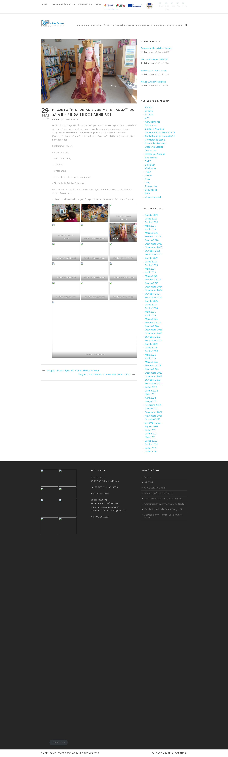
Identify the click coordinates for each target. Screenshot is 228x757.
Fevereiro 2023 (153, 365)
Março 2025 (151, 276)
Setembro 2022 (153, 383)
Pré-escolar (151, 186)
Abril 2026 (150, 229)
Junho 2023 (151, 351)
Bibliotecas (95, 25)
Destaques (150, 150)
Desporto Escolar (154, 147)
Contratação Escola (155, 140)
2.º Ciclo (149, 111)
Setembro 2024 (153, 297)
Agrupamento (152, 122)
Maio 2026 (150, 226)
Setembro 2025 (153, 254)
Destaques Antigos (155, 154)
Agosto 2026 (151, 215)
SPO (147, 193)
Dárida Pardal (72, 119)
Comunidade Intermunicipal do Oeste (164, 504)
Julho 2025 (151, 261)
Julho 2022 (151, 387)
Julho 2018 (151, 451)
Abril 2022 (150, 398)
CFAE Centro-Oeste (154, 488)
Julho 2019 (150, 448)
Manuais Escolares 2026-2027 (154, 59)
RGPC (99, 4)
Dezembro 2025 (153, 244)
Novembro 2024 (153, 290)
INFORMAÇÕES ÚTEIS (63, 4)
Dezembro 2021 (153, 412)
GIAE (45, 4)
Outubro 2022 (153, 380)
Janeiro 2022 (152, 408)
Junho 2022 (151, 391)
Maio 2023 (150, 355)
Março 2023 (151, 362)
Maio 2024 (150, 312)
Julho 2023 (151, 347)
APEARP (148, 482)
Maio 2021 (150, 437)
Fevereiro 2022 (153, 405)
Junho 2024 (151, 308)
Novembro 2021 (153, 416)
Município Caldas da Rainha (158, 493)
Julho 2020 (151, 441)
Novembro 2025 (153, 247)
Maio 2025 (150, 269)
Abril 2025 (150, 272)
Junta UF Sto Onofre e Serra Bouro (163, 498)
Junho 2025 (151, 265)
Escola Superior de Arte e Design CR (163, 509)
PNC (147, 183)
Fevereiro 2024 (153, 322)
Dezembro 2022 (153, 373)
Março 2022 (151, 401)
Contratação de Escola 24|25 (160, 132)
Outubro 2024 (153, 294)
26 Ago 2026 (162, 52)
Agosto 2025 (151, 258)
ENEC (148, 161)
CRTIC (147, 477)
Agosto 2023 (151, 344)
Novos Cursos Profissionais (153, 82)
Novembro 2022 (153, 376)
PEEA (148, 172)
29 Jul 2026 (162, 63)
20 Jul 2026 (162, 74)
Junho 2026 (151, 222)
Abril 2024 (150, 315)
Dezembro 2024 (153, 287)
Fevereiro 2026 (153, 236)
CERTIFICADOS (58, 742)
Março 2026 (151, 233)
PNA (147, 179)
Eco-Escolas (151, 157)
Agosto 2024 (151, 301)
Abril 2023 (150, 358)
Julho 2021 (150, 430)
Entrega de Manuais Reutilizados (156, 48)
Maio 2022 (150, 394)
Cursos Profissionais (155, 143)
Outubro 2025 (152, 251)
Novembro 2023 (153, 333)
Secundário (151, 190)
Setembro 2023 (153, 340)
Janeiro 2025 (151, 283)
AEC (147, 118)
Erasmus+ (150, 165)
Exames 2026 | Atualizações (154, 70)
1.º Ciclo (148, 107)
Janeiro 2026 (151, 240)
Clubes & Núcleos (154, 129)
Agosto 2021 (151, 426)
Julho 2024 (151, 304)
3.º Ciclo (149, 114)
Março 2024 (151, 319)
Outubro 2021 (152, 419)
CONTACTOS (85, 4)
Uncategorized (153, 197)
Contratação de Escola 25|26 (160, 136)
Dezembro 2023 (153, 329)
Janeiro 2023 (152, 369)
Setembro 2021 (153, 423)
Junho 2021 (151, 433)
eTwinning (150, 168)
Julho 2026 (151, 218)
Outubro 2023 (153, 337)
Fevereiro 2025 (153, 279)
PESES (148, 175)
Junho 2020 (151, 444)
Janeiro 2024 (152, 326)
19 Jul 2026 (162, 85)
